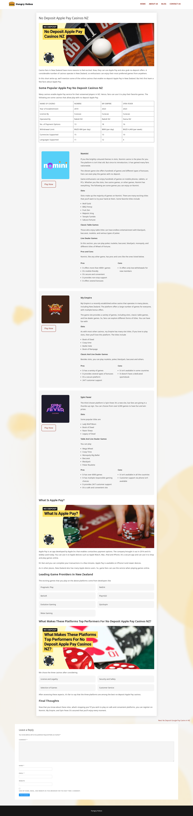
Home (143, 4)
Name (21, 765)
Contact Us (175, 4)
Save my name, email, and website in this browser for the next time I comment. (49, 791)
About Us (153, 4)
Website (22, 781)
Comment (23, 740)
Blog (163, 4)
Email (21, 773)
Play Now (48, 184)
